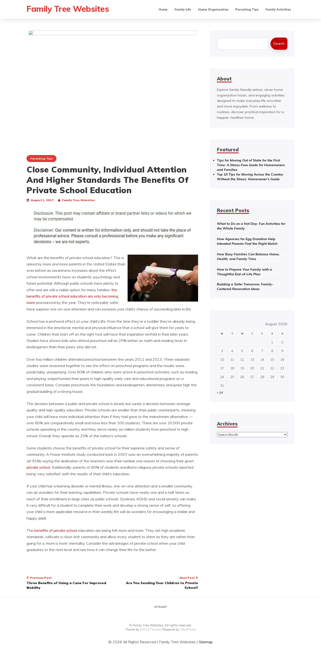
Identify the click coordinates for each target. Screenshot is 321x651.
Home (163, 9)
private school (38, 467)
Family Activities (278, 9)
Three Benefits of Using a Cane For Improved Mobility (66, 583)
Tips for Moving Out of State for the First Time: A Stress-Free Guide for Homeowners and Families (251, 165)
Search (279, 43)
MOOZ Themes (150, 629)
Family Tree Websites (68, 9)
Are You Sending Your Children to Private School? (162, 583)
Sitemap (160, 607)
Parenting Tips (246, 9)
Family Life (183, 9)
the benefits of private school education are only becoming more (72, 296)
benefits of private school (55, 530)
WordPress (188, 629)
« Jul (220, 392)
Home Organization (213, 9)
